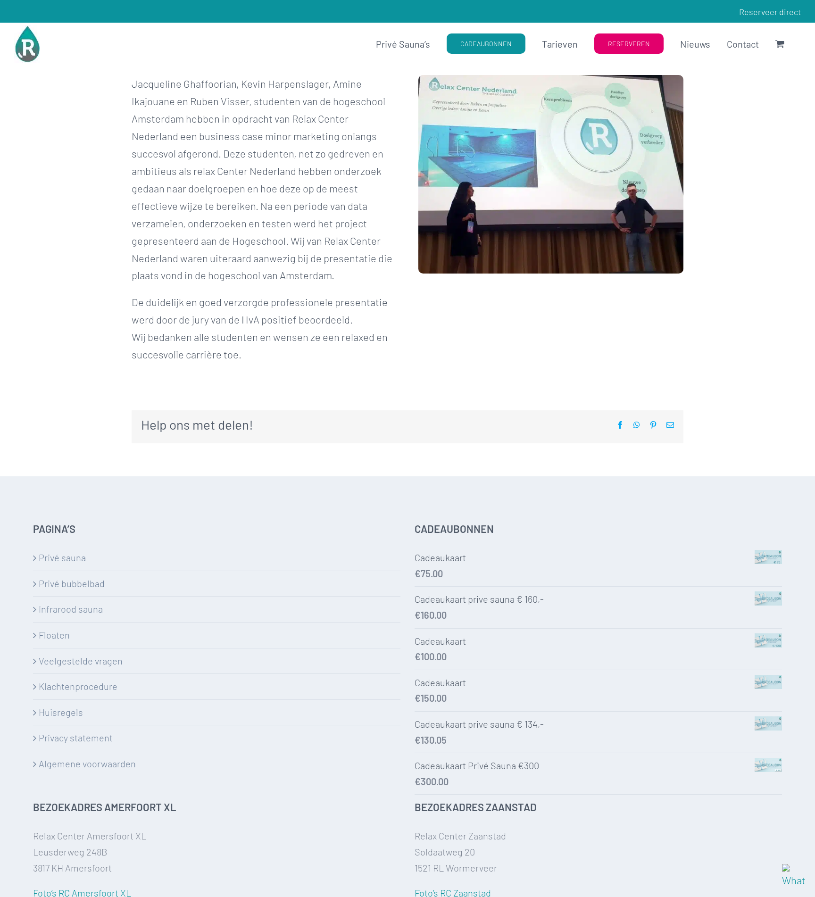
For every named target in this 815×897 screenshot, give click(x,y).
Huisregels (61, 712)
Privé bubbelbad (72, 583)
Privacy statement (76, 737)
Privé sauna (62, 557)
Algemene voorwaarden (87, 763)
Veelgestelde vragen (81, 660)
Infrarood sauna (71, 609)
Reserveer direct (770, 12)
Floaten (54, 634)
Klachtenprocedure (78, 686)
